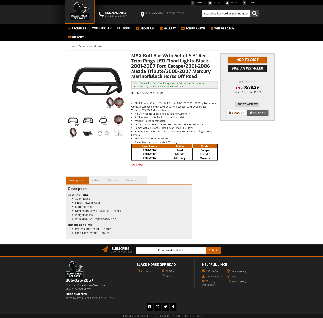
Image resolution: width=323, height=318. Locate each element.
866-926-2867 (79, 280)
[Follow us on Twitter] (165, 307)
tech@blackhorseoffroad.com (89, 285)
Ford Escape (164, 83)
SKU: (134, 93)
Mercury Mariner (175, 86)
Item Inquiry (238, 112)
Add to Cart (247, 60)
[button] (230, 13)
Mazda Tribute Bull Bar (183, 83)
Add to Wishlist (247, 104)
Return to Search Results (90, 46)
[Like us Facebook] (150, 307)
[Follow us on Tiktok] (173, 307)
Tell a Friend (259, 112)
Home (74, 46)
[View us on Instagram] (157, 307)
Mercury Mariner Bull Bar (152, 86)
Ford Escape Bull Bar (145, 83)
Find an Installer (247, 68)
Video (95, 180)
